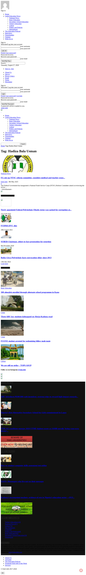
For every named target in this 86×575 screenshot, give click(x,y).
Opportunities (9, 35)
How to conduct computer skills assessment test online (24, 465)
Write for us (9, 39)
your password (25, 48)
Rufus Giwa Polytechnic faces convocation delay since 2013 (26, 258)
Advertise (8, 560)
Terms (7, 80)
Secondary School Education (18, 22)
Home (7, 14)
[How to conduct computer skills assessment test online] (6, 461)
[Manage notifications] (81, 570)
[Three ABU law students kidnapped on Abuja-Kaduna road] (12, 311)
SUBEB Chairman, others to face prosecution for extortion (26, 242)
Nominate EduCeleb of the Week (16, 563)
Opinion (7, 37)
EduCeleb (4, 182)
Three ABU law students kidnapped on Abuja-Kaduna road (27, 316)
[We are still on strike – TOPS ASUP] (12, 359)
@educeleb (22, 370)
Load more (4, 264)
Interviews (8, 33)
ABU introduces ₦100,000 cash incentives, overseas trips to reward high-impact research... (39, 397)
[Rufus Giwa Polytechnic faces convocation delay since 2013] (6, 253)
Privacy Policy (10, 76)
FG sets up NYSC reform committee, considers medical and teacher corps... (33, 178)
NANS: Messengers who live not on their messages (22, 481)
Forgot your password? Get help (11, 96)
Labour (11, 25)
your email (23, 59)
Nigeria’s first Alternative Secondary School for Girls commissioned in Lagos (33, 412)
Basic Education (14, 20)
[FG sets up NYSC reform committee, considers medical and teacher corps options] (18, 172)
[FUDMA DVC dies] (6, 221)
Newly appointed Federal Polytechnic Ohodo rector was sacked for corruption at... (36, 210)
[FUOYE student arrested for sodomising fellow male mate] (12, 335)
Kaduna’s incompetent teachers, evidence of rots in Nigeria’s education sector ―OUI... (37, 497)
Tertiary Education (15, 24)
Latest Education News (12, 16)
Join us (7, 74)
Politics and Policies (15, 27)
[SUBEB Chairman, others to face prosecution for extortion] (6, 238)
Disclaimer (8, 82)
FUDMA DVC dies (9, 226)
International (13, 29)
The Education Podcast (12, 31)
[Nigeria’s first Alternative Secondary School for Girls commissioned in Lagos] (6, 408)
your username (25, 46)
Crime (3, 312)
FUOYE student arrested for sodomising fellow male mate (25, 341)
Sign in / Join (9, 69)
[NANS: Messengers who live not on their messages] (6, 477)
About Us (8, 72)
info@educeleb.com (15, 552)
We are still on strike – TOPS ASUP (16, 365)
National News (14, 18)
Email (7, 78)
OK (3, 573)
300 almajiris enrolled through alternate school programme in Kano (30, 292)
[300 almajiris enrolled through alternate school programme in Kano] (12, 286)
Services (8, 565)
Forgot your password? (8, 53)
